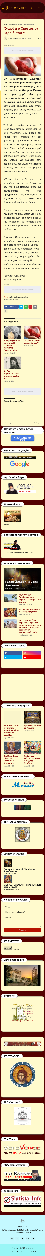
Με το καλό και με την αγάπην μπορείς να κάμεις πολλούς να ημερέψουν (11, 730)
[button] (2, 8)
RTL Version (35, 1252)
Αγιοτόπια (29, 1248)
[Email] (35, 307)
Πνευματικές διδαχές (11, 299)
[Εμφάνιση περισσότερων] (6, 311)
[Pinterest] (30, 307)
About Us (15, 1252)
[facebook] (13, 653)
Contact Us (25, 1252)
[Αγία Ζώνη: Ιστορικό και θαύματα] (32, 717)
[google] (13, 662)
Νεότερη (8, 423)
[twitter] (13, 657)
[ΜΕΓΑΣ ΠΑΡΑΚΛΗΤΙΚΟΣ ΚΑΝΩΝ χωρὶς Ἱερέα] (10, 612)
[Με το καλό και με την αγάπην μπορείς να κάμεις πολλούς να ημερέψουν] (12, 717)
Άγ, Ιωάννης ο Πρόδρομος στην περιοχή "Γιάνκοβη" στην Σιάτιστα (30, 598)
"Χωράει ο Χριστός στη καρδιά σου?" (32, 342)
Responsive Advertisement (22, 50)
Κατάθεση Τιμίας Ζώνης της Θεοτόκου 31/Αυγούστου (11, 759)
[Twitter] (21, 307)
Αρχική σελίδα (9, 24)
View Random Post (22, 438)
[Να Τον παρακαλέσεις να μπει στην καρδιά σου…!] (12, 363)
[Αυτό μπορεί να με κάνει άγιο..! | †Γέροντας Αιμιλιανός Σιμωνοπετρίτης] (12, 332)
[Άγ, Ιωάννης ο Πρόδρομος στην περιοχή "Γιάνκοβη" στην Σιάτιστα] (10, 598)
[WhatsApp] (26, 307)
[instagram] (32, 653)
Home (7, 1252)
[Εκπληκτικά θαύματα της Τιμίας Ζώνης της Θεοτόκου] (32, 747)
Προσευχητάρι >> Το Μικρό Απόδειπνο (21, 583)
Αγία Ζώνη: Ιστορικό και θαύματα (32, 727)
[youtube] (32, 657)
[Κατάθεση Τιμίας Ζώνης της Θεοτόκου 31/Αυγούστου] (12, 747)
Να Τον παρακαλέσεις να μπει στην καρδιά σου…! (11, 374)
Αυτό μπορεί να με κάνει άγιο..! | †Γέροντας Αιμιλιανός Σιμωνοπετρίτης (12, 345)
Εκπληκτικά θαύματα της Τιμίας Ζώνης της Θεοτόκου (32, 759)
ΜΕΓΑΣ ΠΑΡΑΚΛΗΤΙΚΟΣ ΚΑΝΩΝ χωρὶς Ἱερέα (29, 610)
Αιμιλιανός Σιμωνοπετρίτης (24, 24)
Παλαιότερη (36, 423)
